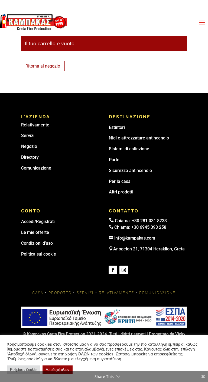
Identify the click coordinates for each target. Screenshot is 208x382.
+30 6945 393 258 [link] (148, 227)
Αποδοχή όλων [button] (57, 370)
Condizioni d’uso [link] (37, 243)
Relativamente (35, 125)
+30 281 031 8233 (149, 220)
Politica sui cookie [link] (38, 254)
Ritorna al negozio (42, 66)
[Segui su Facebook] (113, 270)
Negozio (29, 146)
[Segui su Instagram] (123, 270)
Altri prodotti (121, 192)
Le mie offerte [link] (35, 232)
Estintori (117, 127)
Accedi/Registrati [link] (38, 221)
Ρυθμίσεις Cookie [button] (23, 370)
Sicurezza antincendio (130, 170)
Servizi (27, 135)
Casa (37, 293)
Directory (30, 157)
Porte (114, 159)
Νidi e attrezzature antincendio (139, 138)
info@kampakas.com (134, 238)
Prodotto (60, 293)
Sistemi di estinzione (129, 148)
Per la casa (120, 181)
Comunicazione (36, 168)
